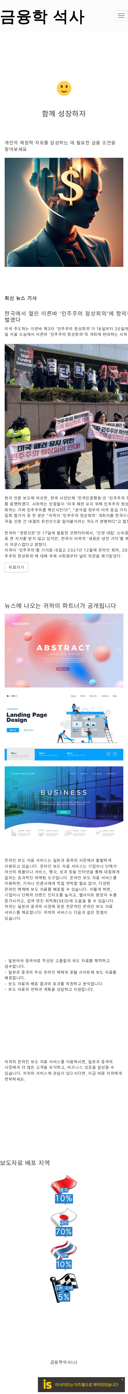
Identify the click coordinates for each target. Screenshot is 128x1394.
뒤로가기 (16, 567)
